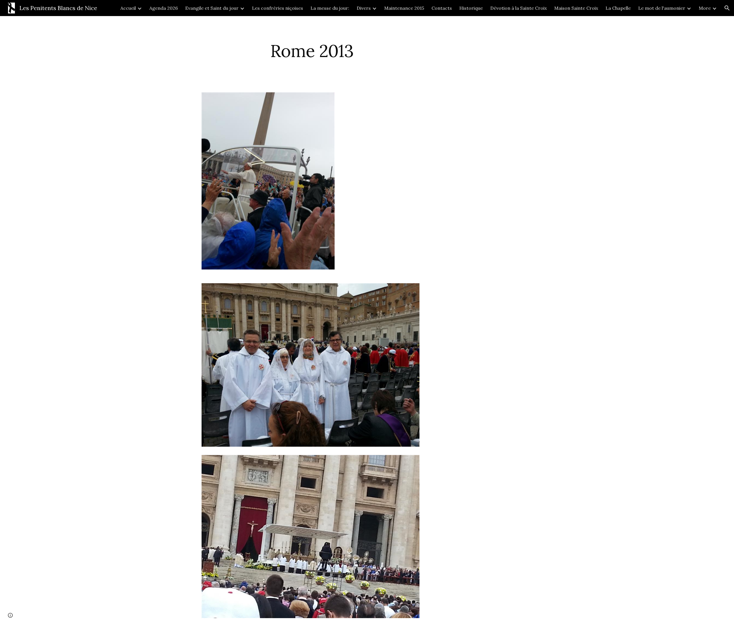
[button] (727, 8)
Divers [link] (364, 8)
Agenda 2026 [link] (163, 8)
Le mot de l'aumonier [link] (661, 8)
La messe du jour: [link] (330, 8)
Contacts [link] (442, 8)
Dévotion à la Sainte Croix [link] (518, 8)
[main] (312, 50)
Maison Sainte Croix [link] (576, 8)
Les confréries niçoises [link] (277, 8)
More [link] (705, 8)
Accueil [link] (128, 8)
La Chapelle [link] (618, 8)
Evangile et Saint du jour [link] (212, 8)
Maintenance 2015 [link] (404, 8)
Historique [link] (471, 8)
